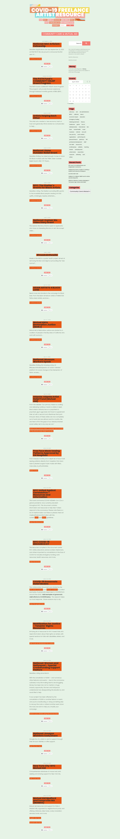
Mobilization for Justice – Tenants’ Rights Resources (46, 626)
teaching (86, 147)
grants (78, 124)
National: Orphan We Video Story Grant (45, 221)
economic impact (73, 117)
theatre (71, 149)
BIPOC (70, 114)
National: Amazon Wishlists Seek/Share (45, 734)
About (44, 20)
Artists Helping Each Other (44, 117)
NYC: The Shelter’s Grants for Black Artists (46, 186)
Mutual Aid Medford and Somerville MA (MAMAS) (44, 800)
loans (70, 129)
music (83, 129)
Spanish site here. (35, 822)
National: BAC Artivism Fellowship (46, 45)
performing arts (81, 137)
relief (85, 142)
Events (46, 22)
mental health (77, 129)
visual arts (71, 154)
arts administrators (84, 112)
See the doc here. (36, 746)
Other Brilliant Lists (54, 22)
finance (83, 122)
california (76, 114)
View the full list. (35, 562)
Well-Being (65, 20)
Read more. (34, 471)
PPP (87, 139)
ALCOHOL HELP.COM (73, 173)
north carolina (81, 134)
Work (71, 20)
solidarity (80, 147)
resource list (79, 144)
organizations (72, 137)
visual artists (81, 152)
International (82, 127)
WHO (44, 518)
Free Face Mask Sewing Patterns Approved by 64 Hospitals (46, 453)
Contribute (55, 25)
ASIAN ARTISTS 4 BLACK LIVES (46, 288)
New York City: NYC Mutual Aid (44, 767)
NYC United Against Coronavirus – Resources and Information (44, 493)
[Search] (70, 25)
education (82, 117)
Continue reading (36, 59)
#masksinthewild (47, 255)
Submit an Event (73, 60)
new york (84, 132)
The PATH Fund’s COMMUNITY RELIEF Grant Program (44, 81)
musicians (71, 132)
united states (72, 152)
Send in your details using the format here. (44, 714)
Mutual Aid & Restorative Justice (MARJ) (44, 324)
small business (72, 147)
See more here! (35, 778)
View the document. (36, 522)
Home (40, 19)
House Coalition (52, 590)
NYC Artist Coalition (36, 590)
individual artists (73, 127)
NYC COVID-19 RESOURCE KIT (41, 543)
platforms (81, 139)
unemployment (78, 149)
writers (70, 157)
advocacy (71, 112)
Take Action (57, 20)
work (84, 154)
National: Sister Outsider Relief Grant (45, 151)
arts (77, 112)
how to (83, 124)
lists (88, 127)
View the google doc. (37, 604)
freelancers (72, 124)
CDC (36, 518)
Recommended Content (67, 22)
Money (50, 20)
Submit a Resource (73, 57)
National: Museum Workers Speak (43, 360)
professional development (75, 142)
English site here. (35, 818)
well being (78, 154)
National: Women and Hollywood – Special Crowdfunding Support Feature (46, 666)
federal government (74, 122)
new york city (72, 134)
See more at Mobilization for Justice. (42, 643)
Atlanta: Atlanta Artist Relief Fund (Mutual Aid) (46, 399)
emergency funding (74, 119)
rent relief (71, 144)
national (78, 132)
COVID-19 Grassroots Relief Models (45, 582)
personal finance (73, 139)
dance (81, 114)
